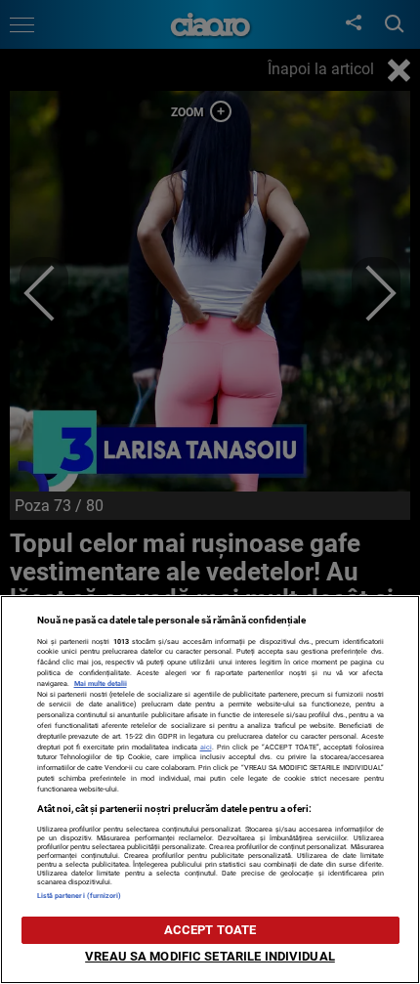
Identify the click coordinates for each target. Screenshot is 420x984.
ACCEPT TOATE (210, 929)
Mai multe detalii (100, 683)
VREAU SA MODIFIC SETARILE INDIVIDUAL (210, 956)
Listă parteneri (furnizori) (79, 895)
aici (206, 747)
